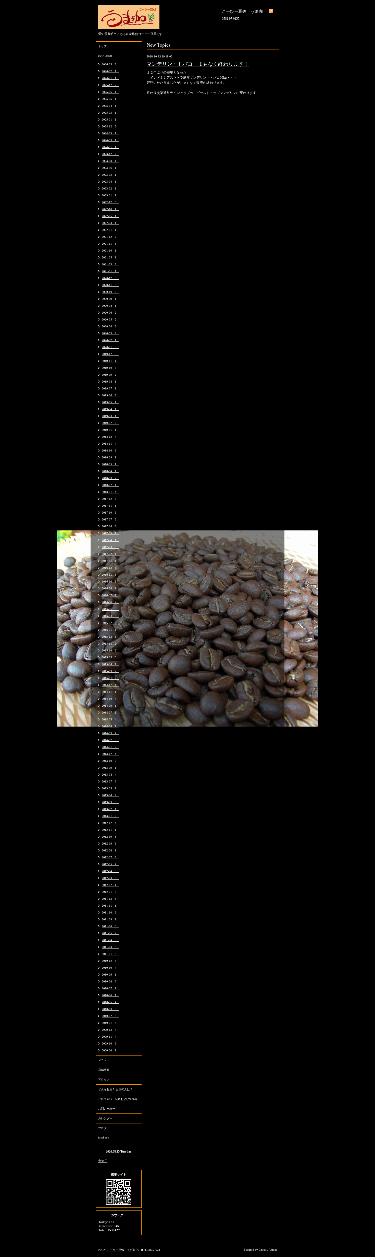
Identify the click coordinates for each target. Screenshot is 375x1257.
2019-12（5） (110, 353)
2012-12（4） (110, 822)
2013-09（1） (110, 767)
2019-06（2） (110, 395)
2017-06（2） (110, 526)
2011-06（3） (110, 926)
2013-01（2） (110, 815)
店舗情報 (103, 1069)
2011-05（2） (110, 933)
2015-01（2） (110, 678)
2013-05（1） (110, 788)
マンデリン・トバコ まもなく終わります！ (198, 64)
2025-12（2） (110, 85)
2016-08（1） (110, 588)
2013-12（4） (110, 753)
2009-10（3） (110, 1043)
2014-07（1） (110, 712)
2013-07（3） (110, 781)
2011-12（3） (110, 898)
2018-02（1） (110, 485)
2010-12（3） (110, 960)
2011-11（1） (110, 905)
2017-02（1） (110, 553)
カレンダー (105, 1118)
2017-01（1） (110, 560)
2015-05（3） (110, 657)
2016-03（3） (110, 616)
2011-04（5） (110, 940)
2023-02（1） (110, 188)
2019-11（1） (110, 360)
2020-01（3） (110, 347)
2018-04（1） (110, 471)
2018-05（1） (110, 464)
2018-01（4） (110, 491)
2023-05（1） (110, 174)
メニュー (103, 1060)
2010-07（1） (110, 988)
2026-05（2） (110, 64)
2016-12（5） (110, 567)
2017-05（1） (110, 533)
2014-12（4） (110, 684)
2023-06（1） (110, 167)
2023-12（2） (110, 154)
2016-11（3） (110, 574)
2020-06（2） (110, 312)
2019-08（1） (110, 381)
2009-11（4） (110, 1036)
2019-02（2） (110, 422)
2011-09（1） (110, 919)
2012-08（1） (110, 850)
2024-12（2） (110, 126)
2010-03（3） (110, 1009)
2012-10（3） (110, 836)
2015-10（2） (110, 650)
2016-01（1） (110, 629)
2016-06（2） (110, 602)
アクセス (103, 1079)
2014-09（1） (110, 705)
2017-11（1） (110, 505)
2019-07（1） (110, 388)
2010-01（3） (110, 1022)
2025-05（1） (110, 98)
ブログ (102, 1128)
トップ (102, 46)
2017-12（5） (110, 498)
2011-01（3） (110, 953)
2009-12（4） (110, 1029)
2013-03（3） (110, 802)
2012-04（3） (110, 871)
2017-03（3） (110, 547)
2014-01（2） (110, 747)
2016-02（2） (110, 622)
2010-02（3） (110, 1015)
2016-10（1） (110, 581)
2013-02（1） (110, 809)
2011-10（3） (110, 912)
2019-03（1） (110, 416)
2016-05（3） (110, 609)
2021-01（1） (110, 271)
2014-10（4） (110, 698)
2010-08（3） (110, 981)
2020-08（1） (110, 305)
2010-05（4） (110, 1002)
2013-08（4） (110, 774)
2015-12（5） (110, 636)
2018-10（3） (110, 450)
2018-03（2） (110, 478)
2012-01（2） (110, 891)
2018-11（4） (110, 443)
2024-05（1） (110, 133)
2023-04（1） (110, 181)
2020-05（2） (110, 319)
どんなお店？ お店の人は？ (115, 1089)
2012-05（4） (110, 864)
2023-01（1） (110, 195)
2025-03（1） (110, 112)
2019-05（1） (110, 402)
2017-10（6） (110, 512)
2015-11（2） (110, 643)
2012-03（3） (110, 878)
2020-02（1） (110, 340)
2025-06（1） (110, 91)
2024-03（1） (110, 140)
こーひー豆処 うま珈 (121, 1249)
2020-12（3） (110, 278)
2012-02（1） (110, 884)
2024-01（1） (110, 147)
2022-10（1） (110, 209)
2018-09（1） (110, 457)
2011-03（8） (110, 946)
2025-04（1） (110, 105)
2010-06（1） (110, 995)
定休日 (102, 1161)
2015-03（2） (110, 671)
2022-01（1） (110, 229)
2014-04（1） (110, 726)
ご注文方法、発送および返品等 (118, 1098)
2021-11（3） (110, 243)
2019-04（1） (110, 409)
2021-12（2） (110, 236)
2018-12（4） (110, 436)
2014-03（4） (110, 733)
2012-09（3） (110, 843)
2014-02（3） (110, 740)
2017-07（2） (110, 519)
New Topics (105, 55)
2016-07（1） (110, 595)
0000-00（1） (110, 1050)
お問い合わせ (106, 1108)
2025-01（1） (110, 119)
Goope (263, 1249)
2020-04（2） (110, 326)
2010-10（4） (110, 967)
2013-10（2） (110, 760)
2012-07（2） (110, 857)
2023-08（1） (110, 160)
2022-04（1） (110, 222)
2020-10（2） (110, 291)
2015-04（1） (110, 664)
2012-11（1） (110, 829)
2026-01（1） (110, 78)
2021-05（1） (110, 257)
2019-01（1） (110, 429)
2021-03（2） (110, 264)
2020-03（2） (110, 333)
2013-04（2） (110, 795)
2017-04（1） (110, 540)
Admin (273, 1249)
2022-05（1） (110, 216)
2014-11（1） (110, 691)
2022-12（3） (110, 202)
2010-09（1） (110, 974)
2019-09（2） (110, 374)
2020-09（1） (110, 298)
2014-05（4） (110, 719)
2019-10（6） (110, 367)
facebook (103, 1137)
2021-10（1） (110, 250)
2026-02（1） (110, 71)
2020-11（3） (110, 285)
